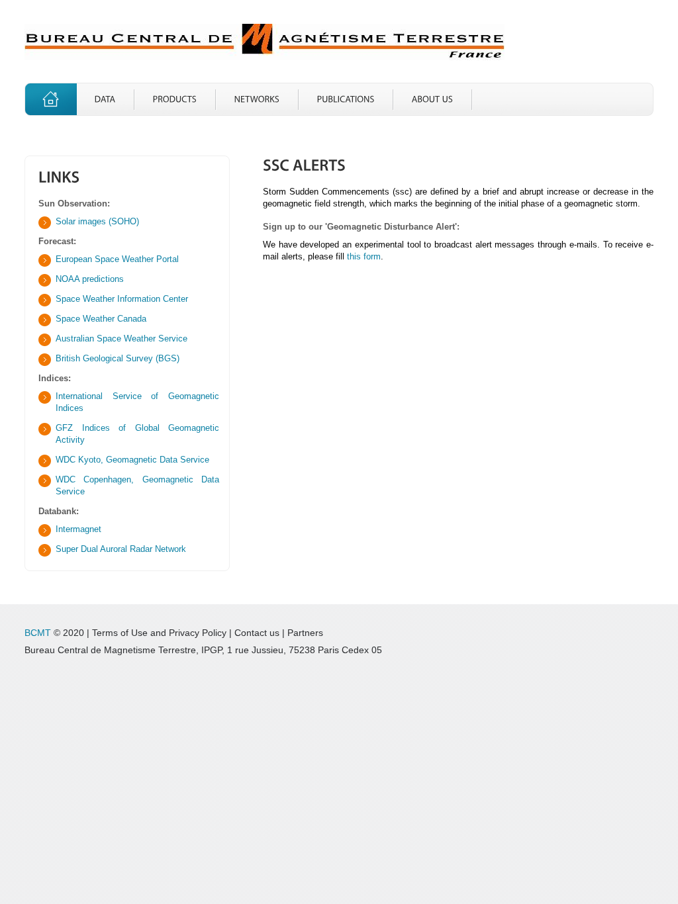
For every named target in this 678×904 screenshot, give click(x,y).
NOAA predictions (90, 279)
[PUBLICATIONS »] (346, 99)
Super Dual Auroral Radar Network (121, 549)
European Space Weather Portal (117, 259)
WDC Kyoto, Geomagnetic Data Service (132, 460)
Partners (305, 632)
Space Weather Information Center (122, 299)
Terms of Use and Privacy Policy (159, 632)
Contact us (256, 632)
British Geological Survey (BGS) (117, 358)
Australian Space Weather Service (121, 338)
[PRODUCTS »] (175, 99)
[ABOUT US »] (432, 99)
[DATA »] (105, 99)
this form (364, 256)
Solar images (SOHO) (97, 221)
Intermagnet (78, 529)
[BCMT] (264, 42)
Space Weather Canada (101, 319)
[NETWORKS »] (257, 99)
